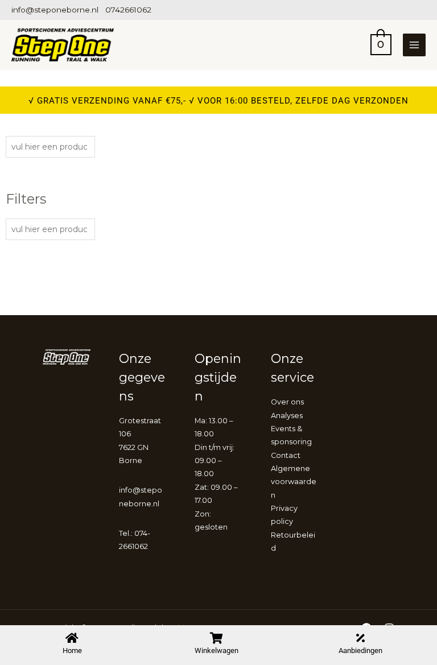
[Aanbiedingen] (360, 638)
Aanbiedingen (360, 650)
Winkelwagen (216, 650)
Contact (285, 455)
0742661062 (128, 9)
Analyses (287, 415)
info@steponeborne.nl (54, 9)
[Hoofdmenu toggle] (414, 45)
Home (72, 650)
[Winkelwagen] (216, 638)
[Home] (72, 638)
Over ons (287, 402)
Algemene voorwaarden (293, 481)
